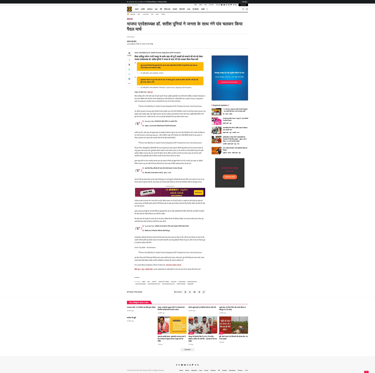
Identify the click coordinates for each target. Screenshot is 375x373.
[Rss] (236, 5)
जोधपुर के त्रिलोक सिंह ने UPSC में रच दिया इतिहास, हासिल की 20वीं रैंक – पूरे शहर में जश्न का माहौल (202, 339)
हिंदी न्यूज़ (137, 269)
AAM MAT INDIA (171, 265)
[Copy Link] (129, 74)
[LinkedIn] (229, 5)
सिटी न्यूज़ (150, 92)
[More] (129, 83)
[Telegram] (233, 5)
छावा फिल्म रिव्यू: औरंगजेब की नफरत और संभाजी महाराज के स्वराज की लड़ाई (163, 168)
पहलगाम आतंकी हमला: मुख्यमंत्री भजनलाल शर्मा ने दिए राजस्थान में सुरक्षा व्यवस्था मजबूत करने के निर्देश (172, 339)
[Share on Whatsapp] (129, 69)
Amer (143, 281)
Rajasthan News (141, 283)
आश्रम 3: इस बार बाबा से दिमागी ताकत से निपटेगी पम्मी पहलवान (160, 126)
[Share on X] (129, 64)
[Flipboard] (231, 5)
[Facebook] (217, 5)
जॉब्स (152, 14)
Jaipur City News (163, 281)
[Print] (129, 78)
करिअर (229, 153)
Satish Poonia (181, 283)
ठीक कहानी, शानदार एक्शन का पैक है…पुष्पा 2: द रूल (158, 172)
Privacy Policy (151, 1)
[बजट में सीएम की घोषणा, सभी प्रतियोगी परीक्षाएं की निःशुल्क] (216, 150)
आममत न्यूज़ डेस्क (131, 41)
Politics (173, 281)
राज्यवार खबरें (145, 14)
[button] (244, 2)
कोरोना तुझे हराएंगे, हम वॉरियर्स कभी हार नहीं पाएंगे (202, 307)
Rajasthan (182, 281)
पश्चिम (230, 114)
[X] (219, 5)
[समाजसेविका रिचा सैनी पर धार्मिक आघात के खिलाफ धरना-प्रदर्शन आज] (216, 130)
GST (139, 14)
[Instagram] (226, 5)
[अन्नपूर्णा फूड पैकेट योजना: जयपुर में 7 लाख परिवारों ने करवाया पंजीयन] (216, 121)
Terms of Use (163, 1)
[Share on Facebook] (129, 60)
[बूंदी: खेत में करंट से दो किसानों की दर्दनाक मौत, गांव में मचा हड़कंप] (233, 325)
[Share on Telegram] (199, 292)
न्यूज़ (142, 269)
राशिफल (163, 14)
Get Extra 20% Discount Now (229, 82)
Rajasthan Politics (154, 283)
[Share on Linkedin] (194, 292)
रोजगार (157, 14)
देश (223, 114)
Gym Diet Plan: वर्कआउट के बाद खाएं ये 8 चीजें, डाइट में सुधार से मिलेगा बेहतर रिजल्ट (167, 226)
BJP (149, 281)
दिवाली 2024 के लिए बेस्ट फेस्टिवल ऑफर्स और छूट (157, 230)
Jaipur (154, 281)
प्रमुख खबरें (132, 14)
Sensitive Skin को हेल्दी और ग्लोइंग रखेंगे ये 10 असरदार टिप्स (161, 121)
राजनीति (234, 132)
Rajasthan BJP (192, 281)
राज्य (238, 132)
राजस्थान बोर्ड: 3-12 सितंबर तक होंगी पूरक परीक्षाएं (141, 307)
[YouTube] (221, 5)
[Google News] (224, 5)
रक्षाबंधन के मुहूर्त (131, 317)
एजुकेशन (225, 153)
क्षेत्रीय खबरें (130, 18)
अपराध (226, 114)
